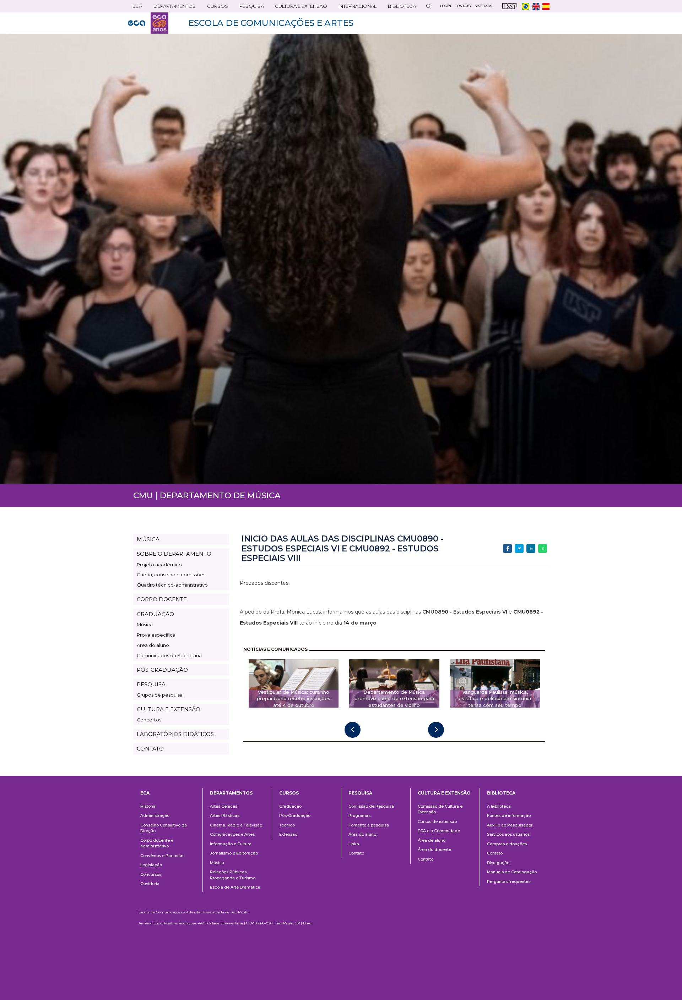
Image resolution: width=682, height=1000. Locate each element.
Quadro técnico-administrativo (172, 585)
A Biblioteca (499, 806)
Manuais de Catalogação (512, 871)
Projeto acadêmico (159, 564)
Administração (154, 815)
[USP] (509, 6)
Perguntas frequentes (508, 881)
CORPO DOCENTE (162, 599)
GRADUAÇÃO (155, 614)
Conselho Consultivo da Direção (163, 828)
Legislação (151, 864)
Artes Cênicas (223, 806)
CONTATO (150, 748)
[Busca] (428, 6)
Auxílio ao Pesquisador (509, 825)
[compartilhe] (507, 548)
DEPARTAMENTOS (172, 7)
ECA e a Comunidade (439, 830)
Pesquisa (249, 7)
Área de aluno (431, 840)
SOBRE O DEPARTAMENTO (174, 553)
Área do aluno (153, 645)
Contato (356, 853)
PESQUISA (151, 684)
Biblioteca (399, 7)
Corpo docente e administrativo (156, 843)
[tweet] (519, 548)
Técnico (287, 825)
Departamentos (231, 793)
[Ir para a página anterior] (353, 730)
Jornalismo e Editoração (234, 853)
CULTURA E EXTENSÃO (168, 709)
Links (353, 843)
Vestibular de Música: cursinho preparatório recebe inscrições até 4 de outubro (293, 699)
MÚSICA (148, 539)
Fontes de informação (509, 815)
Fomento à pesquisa (368, 825)
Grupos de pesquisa (160, 695)
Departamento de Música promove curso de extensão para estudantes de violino (394, 699)
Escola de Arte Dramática (235, 887)
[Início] (148, 23)
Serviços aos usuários (508, 834)
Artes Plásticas (224, 815)
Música (145, 624)
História (148, 806)
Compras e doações (507, 843)
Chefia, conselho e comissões (171, 574)
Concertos (149, 719)
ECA (135, 7)
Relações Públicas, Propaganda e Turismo (232, 874)
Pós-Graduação (294, 815)
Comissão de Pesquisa (371, 806)
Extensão (288, 834)
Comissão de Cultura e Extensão (440, 809)
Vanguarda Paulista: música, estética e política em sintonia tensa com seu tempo (495, 699)
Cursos (215, 7)
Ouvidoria (149, 883)
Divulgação (498, 862)
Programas (359, 815)
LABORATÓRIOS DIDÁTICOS (175, 734)
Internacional (355, 7)
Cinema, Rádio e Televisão (236, 825)
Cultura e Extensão (298, 7)
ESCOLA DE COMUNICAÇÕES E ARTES (270, 23)
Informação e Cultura (230, 843)
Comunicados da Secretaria (169, 655)
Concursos (150, 874)
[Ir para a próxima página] (436, 730)
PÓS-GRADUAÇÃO (162, 669)
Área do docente (434, 849)
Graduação (290, 806)
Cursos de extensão (437, 821)
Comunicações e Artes (232, 834)
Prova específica (156, 635)
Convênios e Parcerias (162, 855)
